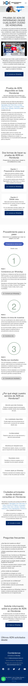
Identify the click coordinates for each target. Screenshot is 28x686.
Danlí (6, 108)
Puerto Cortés (6, 507)
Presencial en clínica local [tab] (13, 244)
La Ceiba (19, 105)
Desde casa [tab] (14, 248)
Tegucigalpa (4, 105)
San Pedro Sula (12, 105)
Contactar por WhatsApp (14, 74)
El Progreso (10, 106)
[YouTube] (25, 669)
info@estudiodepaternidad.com (15, 658)
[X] (14, 669)
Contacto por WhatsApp (11, 293)
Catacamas (5, 508)
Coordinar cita (8, 336)
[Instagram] (8, 669)
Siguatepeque (16, 508)
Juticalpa (11, 108)
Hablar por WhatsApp (15, 625)
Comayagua (16, 106)
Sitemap (14, 681)
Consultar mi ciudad (14, 523)
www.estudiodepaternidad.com (14, 664)
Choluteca (23, 508)
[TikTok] (19, 669)
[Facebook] (3, 669)
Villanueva (17, 108)
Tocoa (9, 508)
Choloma (3, 106)
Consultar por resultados (12, 378)
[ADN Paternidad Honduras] (11, 3)
